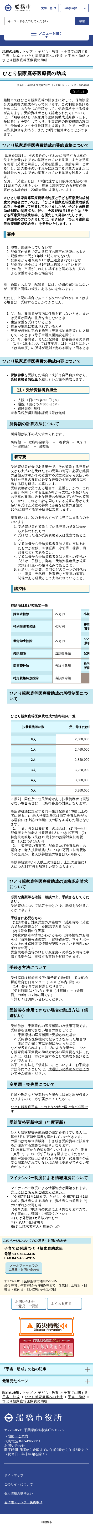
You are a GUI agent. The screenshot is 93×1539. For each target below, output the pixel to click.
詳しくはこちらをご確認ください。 (38, 1192)
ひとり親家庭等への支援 (44, 56)
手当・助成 (76, 56)
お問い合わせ (14, 1445)
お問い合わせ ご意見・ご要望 (26, 1303)
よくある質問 (61, 1303)
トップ (27, 51)
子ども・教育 (48, 51)
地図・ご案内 (18, 1436)
